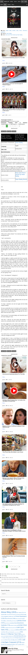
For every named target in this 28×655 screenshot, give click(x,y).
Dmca (13, 4)
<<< (2, 126)
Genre (15, 1)
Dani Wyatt (18, 614)
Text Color (3, 131)
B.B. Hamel (19, 612)
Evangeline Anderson (9, 616)
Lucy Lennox (17, 632)
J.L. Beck (8, 620)
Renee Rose (8, 640)
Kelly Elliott (13, 627)
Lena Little (20, 630)
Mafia (1, 4)
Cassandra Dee (11, 614)
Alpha (25, 1)
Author (11, 1)
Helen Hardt (18, 618)
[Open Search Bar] (27, 4)
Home (1, 1)
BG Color (9, 131)
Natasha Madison (10, 636)
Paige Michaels (11, 637)
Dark (22, 1)
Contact (9, 4)
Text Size (14, 131)
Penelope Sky (19, 637)
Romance (25, 30)
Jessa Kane (15, 623)
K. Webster (8, 627)
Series (19, 1)
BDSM (13, 30)
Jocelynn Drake (14, 625)
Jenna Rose (8, 623)
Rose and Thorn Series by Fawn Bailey (14, 34)
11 (12, 126)
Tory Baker (20, 644)
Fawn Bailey (9, 33)
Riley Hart (16, 640)
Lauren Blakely (11, 629)
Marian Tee (15, 634)
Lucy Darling (11, 632)
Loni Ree (4, 632)
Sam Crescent (13, 642)
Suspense (3, 32)
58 (19, 126)
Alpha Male (8, 30)
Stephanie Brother (12, 644)
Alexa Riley (8, 612)
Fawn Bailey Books (21, 179)
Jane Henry (14, 620)
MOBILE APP (6, 1)
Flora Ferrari (10, 618)
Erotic (5, 4)
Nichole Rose (18, 636)
